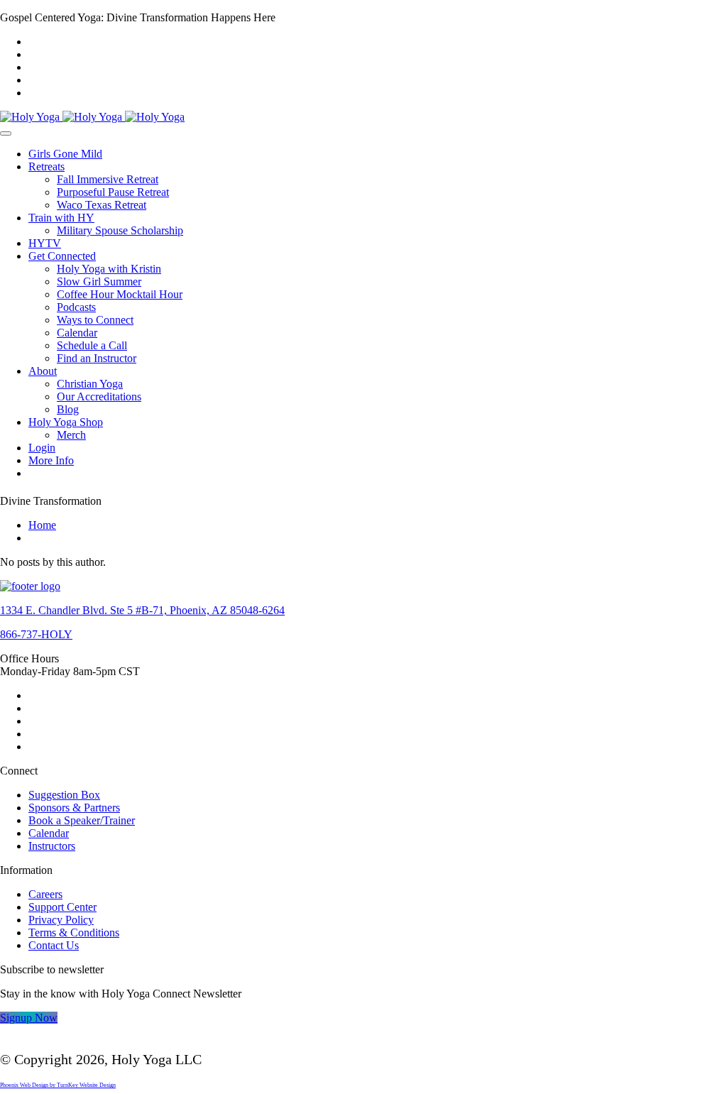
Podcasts (76, 307)
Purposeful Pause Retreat (113, 192)
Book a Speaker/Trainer (81, 820)
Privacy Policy (61, 920)
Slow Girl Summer (99, 281)
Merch (71, 435)
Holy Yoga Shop (65, 422)
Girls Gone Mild (65, 154)
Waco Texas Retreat (101, 205)
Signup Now (29, 1018)
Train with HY (61, 218)
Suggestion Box (64, 795)
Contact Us (53, 945)
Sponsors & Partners (74, 808)
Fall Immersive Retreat (107, 179)
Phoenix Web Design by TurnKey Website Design (58, 1085)
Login (41, 448)
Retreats (46, 166)
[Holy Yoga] (92, 117)
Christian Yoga (90, 384)
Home (42, 525)
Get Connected (62, 256)
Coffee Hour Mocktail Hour (119, 294)
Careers (45, 894)
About (42, 371)
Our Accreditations (99, 396)
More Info (51, 460)
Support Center (62, 907)
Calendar (77, 333)
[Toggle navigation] (5, 133)
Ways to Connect (95, 320)
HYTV (44, 243)
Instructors (51, 846)
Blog (68, 409)
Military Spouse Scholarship (120, 230)
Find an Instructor (96, 358)
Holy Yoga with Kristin (109, 269)
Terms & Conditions (73, 932)
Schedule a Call (92, 345)
